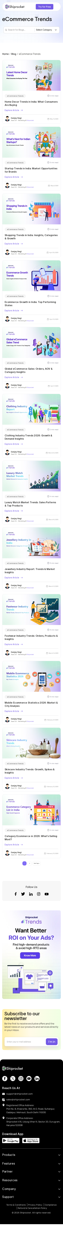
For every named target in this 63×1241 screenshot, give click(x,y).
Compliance (51, 1204)
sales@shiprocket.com (18, 1099)
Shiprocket (30, 120)
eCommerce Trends (15, 96)
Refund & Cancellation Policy (32, 1208)
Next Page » (36, 863)
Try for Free (44, 6)
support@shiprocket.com (19, 1093)
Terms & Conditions (16, 1204)
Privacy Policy (35, 1204)
